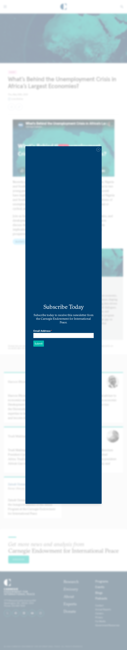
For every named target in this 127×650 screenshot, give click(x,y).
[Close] (98, 150)
